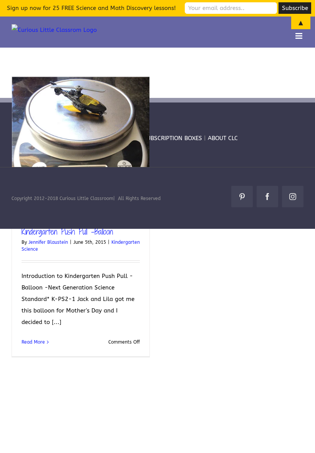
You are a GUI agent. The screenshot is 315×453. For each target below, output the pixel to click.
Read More (33, 342)
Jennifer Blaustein (48, 242)
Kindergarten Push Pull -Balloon (67, 231)
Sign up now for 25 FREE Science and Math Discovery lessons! (91, 8)
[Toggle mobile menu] (299, 36)
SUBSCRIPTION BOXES (172, 138)
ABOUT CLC (223, 138)
